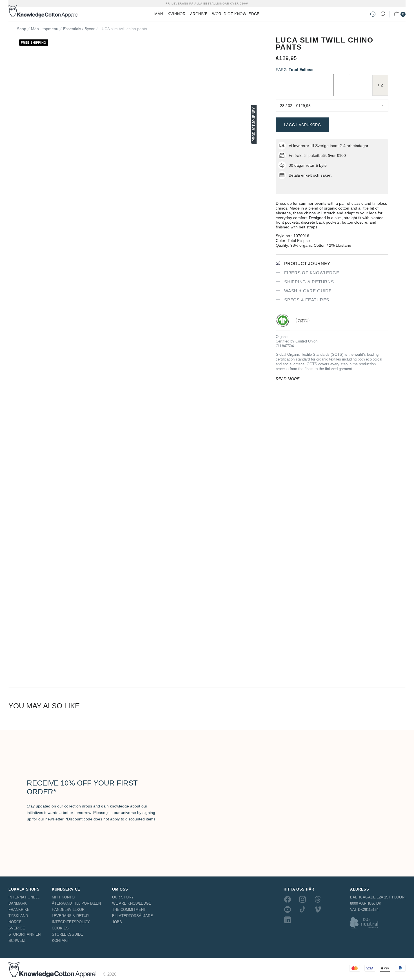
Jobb (117, 922)
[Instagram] (302, 899)
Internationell (23, 897)
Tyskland (18, 916)
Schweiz (16, 940)
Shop (21, 28)
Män (158, 14)
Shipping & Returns (309, 281)
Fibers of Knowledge (311, 272)
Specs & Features (306, 299)
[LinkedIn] (287, 919)
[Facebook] (287, 899)
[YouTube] (287, 909)
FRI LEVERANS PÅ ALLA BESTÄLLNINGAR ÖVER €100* (207, 3)
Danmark (17, 903)
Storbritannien (24, 934)
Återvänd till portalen (76, 903)
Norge (15, 922)
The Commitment (129, 909)
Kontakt (60, 940)
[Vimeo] (317, 909)
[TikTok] (302, 909)
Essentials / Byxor (79, 28)
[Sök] (382, 14)
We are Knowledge (131, 903)
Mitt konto (63, 897)
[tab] (283, 321)
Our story (123, 897)
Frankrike (19, 909)
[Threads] (317, 899)
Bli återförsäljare (132, 916)
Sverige (16, 928)
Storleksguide (67, 934)
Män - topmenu (44, 28)
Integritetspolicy (71, 922)
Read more (287, 379)
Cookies (60, 928)
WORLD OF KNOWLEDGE (236, 14)
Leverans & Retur (70, 916)
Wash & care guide (308, 290)
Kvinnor (177, 14)
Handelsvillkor (68, 909)
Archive (199, 14)
